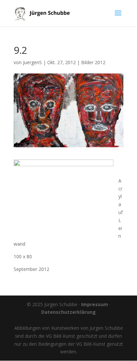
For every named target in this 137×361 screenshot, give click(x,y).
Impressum (94, 304)
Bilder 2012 (93, 62)
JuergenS (32, 62)
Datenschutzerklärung (68, 312)
